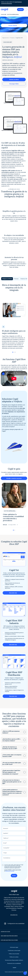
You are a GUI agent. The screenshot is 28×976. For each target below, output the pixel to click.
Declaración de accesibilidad (14, 963)
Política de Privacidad (9, 871)
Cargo (5, 852)
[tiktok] (17, 918)
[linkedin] (7, 918)
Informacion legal (14, 947)
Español (14, 967)
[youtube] (10, 918)
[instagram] (14, 918)
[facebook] (20, 918)
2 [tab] (14, 530)
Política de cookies (14, 957)
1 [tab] (12, 352)
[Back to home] (4, 9)
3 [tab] (15, 352)
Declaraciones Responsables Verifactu (14, 960)
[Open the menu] (25, 9)
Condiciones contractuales (14, 950)
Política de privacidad (14, 953)
